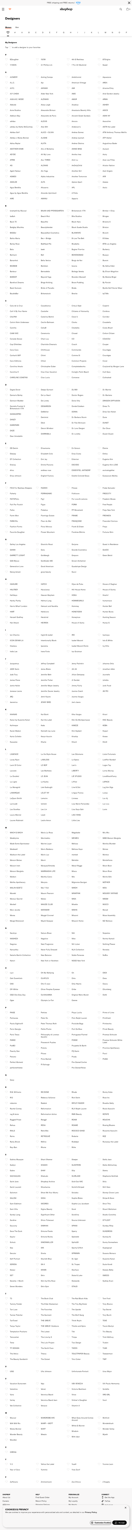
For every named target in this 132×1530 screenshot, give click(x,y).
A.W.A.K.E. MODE (17, 99)
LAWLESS (45, 760)
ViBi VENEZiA (77, 1383)
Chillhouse (45, 350)
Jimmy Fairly (77, 685)
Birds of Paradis (47, 288)
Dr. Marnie (107, 390)
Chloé (43, 361)
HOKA (74, 595)
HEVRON (44, 623)
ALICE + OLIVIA (47, 132)
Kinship (75, 736)
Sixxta (43, 1253)
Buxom (105, 260)
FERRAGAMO (46, 493)
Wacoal (13, 1418)
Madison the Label (17, 854)
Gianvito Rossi (47, 544)
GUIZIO (106, 550)
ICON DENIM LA (16, 640)
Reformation (46, 1108)
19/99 (43, 59)
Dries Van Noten (109, 412)
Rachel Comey (16, 1108)
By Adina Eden (109, 266)
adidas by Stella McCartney (21, 127)
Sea (11, 1248)
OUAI (105, 995)
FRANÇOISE (77, 521)
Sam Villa (14, 1209)
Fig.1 (42, 499)
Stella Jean (107, 1159)
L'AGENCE (14, 754)
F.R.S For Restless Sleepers (21, 488)
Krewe (105, 736)
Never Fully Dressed (49, 949)
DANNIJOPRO (15, 414)
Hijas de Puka (77, 584)
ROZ (104, 1136)
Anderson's (76, 127)
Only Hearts (76, 984)
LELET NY (45, 793)
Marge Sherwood (17, 921)
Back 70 (13, 222)
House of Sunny (109, 589)
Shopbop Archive (48, 1181)
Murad (105, 910)
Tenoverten (14, 1337)
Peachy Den (15, 1051)
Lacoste (13, 771)
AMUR (74, 99)
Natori (12, 961)
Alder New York (47, 94)
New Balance (46, 955)
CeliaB (43, 328)
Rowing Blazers (109, 1125)
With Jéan (76, 1437)
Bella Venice (46, 260)
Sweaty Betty (108, 1270)
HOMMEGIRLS (78, 600)
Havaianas (45, 589)
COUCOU (106, 339)
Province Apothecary (111, 1048)
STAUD (74, 1286)
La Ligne (13, 782)
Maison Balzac (16, 860)
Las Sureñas (15, 809)
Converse (75, 377)
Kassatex (13, 742)
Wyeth (105, 1434)
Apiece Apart (77, 182)
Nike (73, 938)
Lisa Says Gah (78, 809)
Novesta (106, 949)
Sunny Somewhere (110, 1242)
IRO (73, 635)
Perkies (44, 1012)
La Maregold (15, 787)
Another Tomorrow (79, 176)
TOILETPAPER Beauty (80, 1353)
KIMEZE (75, 725)
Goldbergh (45, 555)
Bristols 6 (106, 222)
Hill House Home (78, 589)
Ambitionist (76, 77)
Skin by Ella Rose (48, 1281)
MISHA (74, 910)
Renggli (44, 1120)
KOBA (105, 725)
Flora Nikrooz (46, 526)
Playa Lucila (77, 1012)
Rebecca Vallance (48, 1097)
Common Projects (79, 361)
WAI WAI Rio (15, 1423)
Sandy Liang (15, 1215)
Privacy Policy (91, 1512)
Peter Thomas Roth (49, 1023)
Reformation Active (49, 1114)
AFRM (12, 160)
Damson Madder (16, 401)
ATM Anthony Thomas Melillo (115, 132)
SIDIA (43, 1198)
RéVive (43, 1142)
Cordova (106, 311)
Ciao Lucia (45, 377)
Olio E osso (45, 984)
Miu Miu (106, 832)
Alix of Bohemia (47, 149)
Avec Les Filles (109, 160)
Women (8, 27)
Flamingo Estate (47, 515)
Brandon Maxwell (79, 277)
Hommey (75, 606)
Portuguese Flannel (79, 1034)
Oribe (74, 989)
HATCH (44, 584)
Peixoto (13, 1057)
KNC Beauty (108, 720)
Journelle (106, 674)
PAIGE (12, 1012)
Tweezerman (108, 1353)
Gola (43, 550)
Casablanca (46, 306)
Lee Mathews (46, 771)
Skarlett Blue (46, 1259)
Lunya (105, 793)
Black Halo (76, 222)
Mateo (43, 899)
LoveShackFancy (110, 776)
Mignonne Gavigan (79, 882)
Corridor (106, 317)
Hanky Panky (15, 600)
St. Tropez (76, 1264)
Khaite (43, 742)
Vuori (105, 1400)
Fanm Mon (14, 515)
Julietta (106, 680)
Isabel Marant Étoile (80, 646)
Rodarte (75, 1136)
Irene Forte (45, 651)
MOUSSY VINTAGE (110, 893)
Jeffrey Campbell (48, 663)
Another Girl (77, 171)
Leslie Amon (46, 820)
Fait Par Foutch (16, 504)
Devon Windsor (47, 428)
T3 (11, 1298)
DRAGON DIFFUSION (111, 401)
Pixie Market (46, 1059)
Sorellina (75, 1215)
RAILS (12, 1131)
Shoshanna (45, 1187)
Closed (74, 333)
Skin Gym (45, 1286)
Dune (105, 417)
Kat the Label (46, 720)
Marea (12, 915)
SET (11, 1275)
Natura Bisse (46, 933)
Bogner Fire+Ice (78, 249)
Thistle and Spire (79, 1326)
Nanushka (14, 949)
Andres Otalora (78, 143)
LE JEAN (44, 776)
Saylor (12, 1237)
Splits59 (75, 1242)
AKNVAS (44, 88)
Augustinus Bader (110, 143)
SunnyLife (107, 1237)
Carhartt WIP (15, 355)
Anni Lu (75, 160)
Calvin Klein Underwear (19, 322)
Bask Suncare (15, 288)
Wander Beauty (16, 1434)
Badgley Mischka (17, 227)
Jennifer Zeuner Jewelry (50, 691)
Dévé (43, 423)
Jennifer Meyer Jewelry (50, 685)
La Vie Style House (48, 754)
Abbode (13, 105)
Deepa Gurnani (47, 390)
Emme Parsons (47, 465)
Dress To (106, 406)
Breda (74, 288)
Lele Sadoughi (46, 787)
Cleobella (75, 328)
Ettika (105, 454)
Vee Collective (15, 1405)
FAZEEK (44, 488)
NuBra (105, 955)
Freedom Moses (109, 499)
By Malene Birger (109, 277)
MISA (74, 899)
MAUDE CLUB (47, 904)
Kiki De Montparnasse (81, 720)
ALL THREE (45, 160)
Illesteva (13, 646)
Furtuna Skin (108, 532)
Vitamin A (76, 1405)
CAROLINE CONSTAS (19, 377)
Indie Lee (13, 651)
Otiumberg (107, 989)
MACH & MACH (16, 832)
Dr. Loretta (76, 434)
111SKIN (13, 65)
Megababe (76, 832)
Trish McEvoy (108, 1337)
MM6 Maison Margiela (112, 838)
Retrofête (44, 1131)
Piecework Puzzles (48, 1042)
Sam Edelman (15, 1203)
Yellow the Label (47, 1464)
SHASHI (44, 1165)
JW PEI (105, 691)
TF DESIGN (14, 1348)
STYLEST (106, 1220)
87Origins (106, 59)
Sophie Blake (77, 1198)
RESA (43, 1125)
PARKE (13, 1040)
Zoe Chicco (76, 1482)
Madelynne (14, 838)
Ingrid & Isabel (47, 635)
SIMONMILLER (47, 1242)
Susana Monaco (109, 1253)
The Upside (76, 1309)
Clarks (74, 322)
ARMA (105, 99)
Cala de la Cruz (16, 306)
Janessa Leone (16, 691)
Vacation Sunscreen (18, 1383)
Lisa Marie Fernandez (80, 804)
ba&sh (12, 216)
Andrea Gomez (78, 132)
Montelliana (107, 860)
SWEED (106, 1275)
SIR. (42, 1248)
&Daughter (14, 59)
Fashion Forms (16, 526)
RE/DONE (45, 1092)
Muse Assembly (109, 915)
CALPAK (13, 317)
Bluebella (75, 244)
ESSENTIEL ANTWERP (81, 470)
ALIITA (43, 143)
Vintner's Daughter (79, 1400)
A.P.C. (12, 88)
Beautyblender (47, 227)
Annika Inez (76, 154)
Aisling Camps (47, 77)
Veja (42, 1383)
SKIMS (43, 1270)
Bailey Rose (14, 244)
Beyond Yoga (46, 277)
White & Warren (78, 1426)
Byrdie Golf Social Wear (112, 288)
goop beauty (46, 572)
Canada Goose (16, 339)
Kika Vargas (76, 714)
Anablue (75, 105)
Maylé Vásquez (47, 921)
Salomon (13, 1192)
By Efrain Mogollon (110, 271)
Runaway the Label (110, 1142)
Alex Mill (44, 127)
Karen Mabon (15, 731)
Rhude (74, 1092)
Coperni (106, 306)
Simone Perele (47, 1231)
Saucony (13, 1226)
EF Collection (15, 459)
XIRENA (13, 1452)
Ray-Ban (13, 1147)
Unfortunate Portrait (80, 1371)
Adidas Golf (15, 132)
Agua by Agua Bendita (19, 193)
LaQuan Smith (16, 798)
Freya (105, 526)
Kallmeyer (14, 725)
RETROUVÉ (45, 1136)
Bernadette (45, 271)
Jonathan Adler (109, 669)
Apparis (75, 198)
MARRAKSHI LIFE (48, 871)
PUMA (105, 1059)
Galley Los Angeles (17, 544)
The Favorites (46, 1309)
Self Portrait (15, 1259)
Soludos (75, 1192)
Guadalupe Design (79, 566)
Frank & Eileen (78, 526)
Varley (12, 1400)
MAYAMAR (45, 910)
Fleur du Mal (46, 521)
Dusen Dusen (108, 434)
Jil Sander (76, 680)
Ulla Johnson (46, 1371)
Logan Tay (107, 765)
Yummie (44, 1470)
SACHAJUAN (15, 1176)
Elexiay (13, 465)
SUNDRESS (107, 1231)
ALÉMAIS (45, 99)
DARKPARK (14, 425)
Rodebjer (75, 1142)
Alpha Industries (47, 176)
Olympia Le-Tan (47, 1000)
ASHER (106, 105)
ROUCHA (106, 1120)
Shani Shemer (46, 1159)
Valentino (14, 1389)
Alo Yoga (44, 171)
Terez (12, 1342)
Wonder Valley (108, 1429)
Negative (44, 938)
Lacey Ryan (14, 760)
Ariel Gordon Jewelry (111, 94)
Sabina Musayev (16, 1159)
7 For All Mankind (79, 65)
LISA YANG (76, 815)
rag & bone (14, 1114)
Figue (43, 504)
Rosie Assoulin (109, 1108)
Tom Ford (106, 1298)
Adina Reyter (15, 143)
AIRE (12, 198)
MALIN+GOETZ (16, 888)
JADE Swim (14, 669)
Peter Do (44, 1018)
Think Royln (76, 1320)
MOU (105, 888)
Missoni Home (77, 921)
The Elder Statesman (49, 1304)
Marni (43, 860)
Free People (107, 504)
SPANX (74, 1226)
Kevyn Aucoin (46, 736)
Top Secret (107, 1309)
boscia (74, 266)
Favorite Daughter (17, 532)
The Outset (45, 1359)
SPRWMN (76, 1253)
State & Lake (77, 1275)
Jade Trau (14, 674)
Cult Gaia (106, 372)
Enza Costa (76, 454)
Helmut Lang (46, 600)
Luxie (105, 809)
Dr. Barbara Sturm (79, 417)
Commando (76, 350)
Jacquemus (14, 663)
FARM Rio (14, 521)
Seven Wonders (16, 1286)
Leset (43, 815)
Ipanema (44, 646)
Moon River (107, 871)
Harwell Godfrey (16, 617)
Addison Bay (15, 116)
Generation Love (16, 566)
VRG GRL (106, 1394)
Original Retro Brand (80, 995)
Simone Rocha (47, 1237)
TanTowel (14, 1320)
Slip (73, 1170)
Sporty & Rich (77, 1248)
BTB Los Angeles (109, 244)
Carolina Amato (16, 366)
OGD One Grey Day (18, 995)
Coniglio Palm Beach (80, 372)
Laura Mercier (15, 815)
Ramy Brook (15, 1142)
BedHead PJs (46, 244)
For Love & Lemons (79, 499)
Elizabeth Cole (47, 454)
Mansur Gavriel (16, 899)
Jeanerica (14, 702)
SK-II (43, 1264)
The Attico (14, 1353)
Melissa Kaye (77, 849)
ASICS (105, 110)
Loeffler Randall (109, 760)
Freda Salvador (109, 488)
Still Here (106, 1187)
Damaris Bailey (16, 395)
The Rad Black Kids (80, 1298)
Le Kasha (44, 782)
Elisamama (45, 448)
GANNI (12, 550)
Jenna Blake (46, 669)
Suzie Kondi (107, 1264)
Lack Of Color (15, 765)
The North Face (47, 1348)
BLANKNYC (76, 233)
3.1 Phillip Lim (46, 65)
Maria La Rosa (47, 832)
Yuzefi (74, 1464)
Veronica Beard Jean (49, 1400)
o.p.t (11, 973)
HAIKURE (14, 584)
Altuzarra (44, 187)
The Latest (45, 1331)
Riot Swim (76, 1097)
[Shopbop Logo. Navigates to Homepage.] (66, 9)
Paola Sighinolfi (16, 1023)
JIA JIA (74, 669)
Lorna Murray (108, 771)
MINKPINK (76, 893)
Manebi (13, 893)
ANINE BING (77, 149)
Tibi (73, 1331)
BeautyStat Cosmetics (50, 233)
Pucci (105, 1053)
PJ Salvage (45, 1064)
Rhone (43, 1147)
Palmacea (14, 1018)
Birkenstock (46, 293)
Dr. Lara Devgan (78, 428)
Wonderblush (108, 1423)
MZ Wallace (107, 921)
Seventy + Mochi (16, 1281)
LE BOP (44, 765)
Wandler (13, 1440)
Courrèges (107, 350)
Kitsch (74, 742)
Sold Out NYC (77, 1181)
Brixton (106, 227)
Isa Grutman (77, 651)
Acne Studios (15, 110)
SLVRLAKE (76, 1176)
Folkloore (75, 493)
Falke (12, 510)
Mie (73, 877)
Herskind (44, 617)
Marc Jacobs (15, 910)
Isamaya (106, 635)
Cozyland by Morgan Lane (113, 366)
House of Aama (78, 623)
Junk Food (107, 685)
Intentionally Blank (48, 640)
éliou (12, 470)
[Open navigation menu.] (3, 9)
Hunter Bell (107, 606)
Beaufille (44, 222)
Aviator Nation (109, 165)
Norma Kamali (108, 938)
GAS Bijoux (14, 561)
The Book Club (47, 1298)
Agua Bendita (15, 187)
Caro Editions (15, 361)
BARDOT (13, 277)
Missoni (75, 915)
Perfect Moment (16, 1062)
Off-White (14, 989)
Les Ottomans (77, 754)
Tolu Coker (76, 1359)
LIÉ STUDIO (76, 776)
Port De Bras (77, 1029)
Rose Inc (106, 1097)
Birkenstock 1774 (78, 211)
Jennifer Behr (46, 674)
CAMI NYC (14, 333)
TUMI (105, 1348)
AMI (73, 88)
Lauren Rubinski (16, 820)
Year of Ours (15, 1470)
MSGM (105, 899)
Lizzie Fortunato (109, 754)
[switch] (6, 59)
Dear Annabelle (16, 436)
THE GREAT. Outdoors (50, 1326)
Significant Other (48, 1215)
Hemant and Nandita (49, 606)
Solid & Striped (78, 1187)
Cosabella (107, 322)
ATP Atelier (107, 138)
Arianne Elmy (108, 88)
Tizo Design (76, 1342)
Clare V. (75, 317)
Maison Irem (15, 866)
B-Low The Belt (78, 238)
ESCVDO (75, 465)
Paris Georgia (15, 1029)
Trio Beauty (107, 1331)
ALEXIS (44, 121)
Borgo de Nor (77, 260)
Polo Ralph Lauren (79, 1018)
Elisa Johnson (15, 476)
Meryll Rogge (77, 866)
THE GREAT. (46, 1320)
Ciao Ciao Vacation (49, 372)
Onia (74, 978)
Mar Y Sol (45, 888)
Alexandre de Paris (48, 116)
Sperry (74, 1231)
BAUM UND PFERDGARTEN (52, 211)
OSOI (105, 973)
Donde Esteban (78, 406)
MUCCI (106, 904)
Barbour (13, 271)
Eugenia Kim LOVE (110, 465)
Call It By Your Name (18, 311)
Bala (12, 249)
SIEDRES (44, 1203)
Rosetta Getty (108, 1103)
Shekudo (44, 1176)
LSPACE (106, 782)
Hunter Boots (108, 612)
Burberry (106, 249)
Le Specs (75, 760)
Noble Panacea (78, 955)
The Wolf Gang (78, 1315)
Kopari (105, 731)
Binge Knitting (46, 282)
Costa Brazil (108, 328)
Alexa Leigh (45, 105)
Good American (47, 566)
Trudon (105, 1342)
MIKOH (74, 888)
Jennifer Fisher (47, 680)
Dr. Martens (107, 395)
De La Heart (46, 395)
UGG (12, 1371)
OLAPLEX (45, 978)
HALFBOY (14, 589)
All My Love (45, 154)
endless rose (46, 470)
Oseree (74, 1000)
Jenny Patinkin (78, 663)
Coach (74, 344)
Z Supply (106, 1482)
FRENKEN (107, 515)
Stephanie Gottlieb (110, 1176)
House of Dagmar (110, 584)
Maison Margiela (17, 871)
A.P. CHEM (14, 94)
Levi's (74, 765)
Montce (106, 854)
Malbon (13, 877)
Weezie (44, 1434)
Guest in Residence (110, 544)
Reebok (44, 1103)
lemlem (44, 804)
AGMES (13, 176)
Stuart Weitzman (109, 1209)
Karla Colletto (15, 736)
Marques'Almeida (48, 866)
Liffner (74, 782)
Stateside (75, 1281)
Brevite (74, 293)
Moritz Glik (107, 877)
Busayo (106, 255)
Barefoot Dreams (17, 282)
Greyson (75, 555)
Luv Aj (105, 798)
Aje (42, 82)
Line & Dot (76, 787)
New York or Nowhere (49, 961)
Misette (75, 904)
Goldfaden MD (47, 561)
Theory (43, 1353)
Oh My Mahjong (47, 973)
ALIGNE (44, 138)
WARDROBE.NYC (48, 1418)
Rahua (12, 1125)
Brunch (105, 233)
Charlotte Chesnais (49, 344)
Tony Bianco (108, 1304)
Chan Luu (45, 339)
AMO (74, 94)
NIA (73, 933)
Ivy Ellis (106, 646)
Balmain (13, 255)
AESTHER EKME (17, 149)
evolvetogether (108, 470)
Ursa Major (107, 1371)
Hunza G (106, 623)
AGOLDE (13, 182)
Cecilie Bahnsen (47, 322)
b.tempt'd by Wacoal (18, 211)
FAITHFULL (14, 499)
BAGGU (13, 233)
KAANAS (13, 714)
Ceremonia (45, 333)
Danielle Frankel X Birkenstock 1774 (17, 407)
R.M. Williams (15, 1092)
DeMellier (45, 412)
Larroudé (13, 804)
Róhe (74, 1147)
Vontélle (106, 1389)
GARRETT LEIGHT (17, 555)
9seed (105, 65)
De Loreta (45, 401)
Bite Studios (77, 216)
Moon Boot (107, 866)
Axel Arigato (108, 171)
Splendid (75, 1237)
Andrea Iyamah (78, 138)
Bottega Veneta (78, 271)
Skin (43, 1275)
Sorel (74, 1209)
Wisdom (75, 1431)
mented (75, 854)
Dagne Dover (15, 390)
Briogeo (106, 216)
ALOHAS (44, 165)
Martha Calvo (46, 877)
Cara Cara (14, 350)
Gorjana (75, 544)
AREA (105, 82)
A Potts (75, 193)
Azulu (105, 187)
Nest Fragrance (47, 944)
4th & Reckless (78, 59)
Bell (42, 255)
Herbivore (45, 612)
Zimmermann (46, 1482)
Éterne (105, 448)
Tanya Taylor (15, 1326)
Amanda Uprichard (48, 193)
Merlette (75, 860)
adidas (12, 121)
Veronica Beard (47, 1394)
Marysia (44, 882)
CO (73, 339)
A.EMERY (14, 77)
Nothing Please (109, 944)
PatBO (12, 1045)
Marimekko (45, 838)
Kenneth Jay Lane (48, 731)
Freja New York (109, 510)
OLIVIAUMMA (46, 995)
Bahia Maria (15, 238)
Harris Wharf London (18, 606)
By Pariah (107, 282)
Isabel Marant (77, 640)
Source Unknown (79, 1220)
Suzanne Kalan (109, 1259)
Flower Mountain (48, 532)
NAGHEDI (14, 938)
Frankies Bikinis (78, 532)
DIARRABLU (46, 434)
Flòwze (74, 488)
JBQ (11, 697)
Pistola (44, 1048)
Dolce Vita (76, 401)
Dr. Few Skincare (78, 423)
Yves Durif (76, 1470)
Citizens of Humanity (80, 311)
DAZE (12, 430)
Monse (105, 849)
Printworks (107, 1023)
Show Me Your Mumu (49, 1192)
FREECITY (107, 493)
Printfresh (107, 1018)
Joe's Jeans (76, 702)
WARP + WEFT (47, 1423)
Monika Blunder (109, 843)
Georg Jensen (15, 572)
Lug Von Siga (108, 787)
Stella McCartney (110, 1165)
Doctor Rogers (77, 395)
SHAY (43, 1170)
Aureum (106, 149)
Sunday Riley (108, 1226)
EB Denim (14, 448)
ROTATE (106, 1114)
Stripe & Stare (108, 1198)
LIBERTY (75, 771)
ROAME (75, 1125)
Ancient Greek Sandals (81, 116)
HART (12, 612)
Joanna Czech (77, 691)
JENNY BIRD (46, 702)
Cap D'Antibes (16, 344)
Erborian (75, 459)
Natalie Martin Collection (20, 955)
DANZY (13, 419)
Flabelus (44, 510)
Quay (12, 1080)
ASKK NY (106, 116)
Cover (105, 361)
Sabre (12, 1170)
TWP (104, 1359)
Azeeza (105, 182)
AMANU (44, 198)
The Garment (46, 1315)
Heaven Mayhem (47, 595)
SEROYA (13, 1264)
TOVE (105, 1320)
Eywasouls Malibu (110, 476)
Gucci (74, 572)
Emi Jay (44, 459)
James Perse (15, 680)
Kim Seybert (77, 731)
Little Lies (76, 820)
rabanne (13, 1103)
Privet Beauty (108, 1029)
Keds (43, 725)
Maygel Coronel (47, 915)
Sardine (13, 1220)
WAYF (43, 1429)
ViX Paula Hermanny (111, 1383)
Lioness (75, 798)
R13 (11, 1097)
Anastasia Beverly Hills (81, 110)
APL (73, 187)
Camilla (13, 328)
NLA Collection (78, 949)
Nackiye (13, 933)
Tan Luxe (13, 1309)
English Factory (47, 476)
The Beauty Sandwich (19, 1359)
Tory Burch (107, 1315)
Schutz (12, 1242)
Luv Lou (106, 804)
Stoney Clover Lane (111, 1192)
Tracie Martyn (108, 1326)
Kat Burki (45, 714)
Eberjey (13, 454)
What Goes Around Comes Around (82, 1419)
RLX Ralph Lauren (79, 1108)
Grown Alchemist (79, 561)
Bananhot (14, 260)
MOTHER (106, 882)
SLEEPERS (76, 1165)
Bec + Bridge (46, 238)
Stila (104, 1181)
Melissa (75, 843)
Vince (74, 1394)
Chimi (43, 355)
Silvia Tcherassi (47, 1220)
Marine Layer (46, 843)
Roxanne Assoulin (110, 1131)
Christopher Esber (48, 366)
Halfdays (13, 595)
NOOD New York (78, 961)
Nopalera (106, 933)
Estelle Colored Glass (80, 476)
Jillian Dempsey (78, 674)
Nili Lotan (76, 944)
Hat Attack (14, 623)
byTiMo (106, 293)
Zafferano (14, 1482)
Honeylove (76, 617)
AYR (104, 176)
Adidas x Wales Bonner (19, 138)
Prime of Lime (108, 1012)
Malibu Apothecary (17, 882)
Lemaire (44, 798)
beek (43, 249)
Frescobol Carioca (110, 521)
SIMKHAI (44, 1226)
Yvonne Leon (108, 1464)
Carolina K (14, 372)
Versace (44, 1405)
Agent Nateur (15, 171)
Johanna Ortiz (108, 663)
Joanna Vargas (78, 697)
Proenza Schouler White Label (112, 1041)
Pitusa (43, 1053)
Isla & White (108, 640)
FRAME (75, 515)
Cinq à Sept (76, 306)
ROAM (74, 1120)
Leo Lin (44, 809)
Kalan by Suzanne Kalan (20, 720)
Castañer (44, 311)
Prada (74, 1057)
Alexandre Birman (48, 110)
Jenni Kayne (46, 697)
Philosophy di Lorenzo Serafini (50, 1035)
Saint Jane (14, 1181)
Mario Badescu (47, 849)
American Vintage (79, 82)
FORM (74, 504)
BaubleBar (14, 293)
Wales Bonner (15, 1429)
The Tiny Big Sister (79, 1304)
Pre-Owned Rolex (79, 1068)
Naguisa (13, 944)
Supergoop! (107, 1248)
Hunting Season (109, 617)
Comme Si (76, 355)
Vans (12, 1394)
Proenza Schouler (110, 1034)
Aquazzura (107, 77)
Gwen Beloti (107, 555)
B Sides (106, 238)
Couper (106, 344)
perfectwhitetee (16, 1068)
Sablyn (13, 1165)
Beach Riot (45, 216)
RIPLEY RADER (78, 1103)
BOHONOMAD (77, 255)
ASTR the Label (109, 127)
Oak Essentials (16, 978)
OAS (12, 984)
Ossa (105, 978)
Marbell (13, 904)
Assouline (107, 121)
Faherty (13, 493)
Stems (105, 1170)
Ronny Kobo (108, 1092)
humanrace (107, 600)
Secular (13, 1253)
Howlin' (106, 595)
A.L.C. (12, 82)
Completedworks (78, 366)
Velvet (43, 1389)
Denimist (44, 417)
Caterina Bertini (47, 317)
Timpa (74, 1337)
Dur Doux (106, 428)
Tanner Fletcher (16, 1315)
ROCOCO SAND (78, 1131)
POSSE (75, 1040)
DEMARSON (46, 406)
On (73, 973)
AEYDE (13, 154)
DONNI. (75, 412)
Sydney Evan (108, 1281)
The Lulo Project (47, 1342)
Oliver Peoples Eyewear (50, 989)
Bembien (44, 266)
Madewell (14, 849)
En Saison (76, 448)
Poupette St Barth (79, 1045)
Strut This (107, 1203)
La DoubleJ (14, 776)
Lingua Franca (77, 793)
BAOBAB (13, 266)
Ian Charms (14, 635)
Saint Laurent (15, 1187)
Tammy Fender (16, 1304)
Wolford (106, 1418)
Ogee (12, 1000)
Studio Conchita (109, 1215)
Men (17, 27)
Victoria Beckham (79, 1389)
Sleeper (75, 1159)
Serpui (12, 1270)
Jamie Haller (15, 685)
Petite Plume (46, 1029)
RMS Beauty (77, 1114)
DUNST (106, 423)
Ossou (105, 984)
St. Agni (75, 1259)
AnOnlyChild (77, 165)
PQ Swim (75, 1051)
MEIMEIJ (75, 838)
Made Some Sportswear (19, 843)
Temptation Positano (18, 1331)
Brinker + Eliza (109, 211)
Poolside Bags (77, 1023)
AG (11, 165)
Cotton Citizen (108, 333)
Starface (75, 1270)
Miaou (74, 871)
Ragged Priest (15, 1120)
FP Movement (77, 510)
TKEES (74, 1348)
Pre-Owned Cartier (79, 1062)
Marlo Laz (45, 854)
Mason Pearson (47, 893)
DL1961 (75, 390)
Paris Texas (14, 1034)
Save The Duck (16, 1231)
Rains (12, 1136)
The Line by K (46, 1337)
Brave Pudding (78, 282)
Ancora (74, 121)
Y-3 (11, 1464)
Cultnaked (107, 377)
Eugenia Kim (108, 459)
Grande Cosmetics (79, 550)
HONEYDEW (77, 612)
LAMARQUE (15, 793)
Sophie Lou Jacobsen (80, 1203)
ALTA (43, 182)
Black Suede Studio (80, 227)
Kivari (105, 714)
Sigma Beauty (46, 1209)
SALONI (13, 1198)
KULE (105, 742)
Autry (105, 154)
